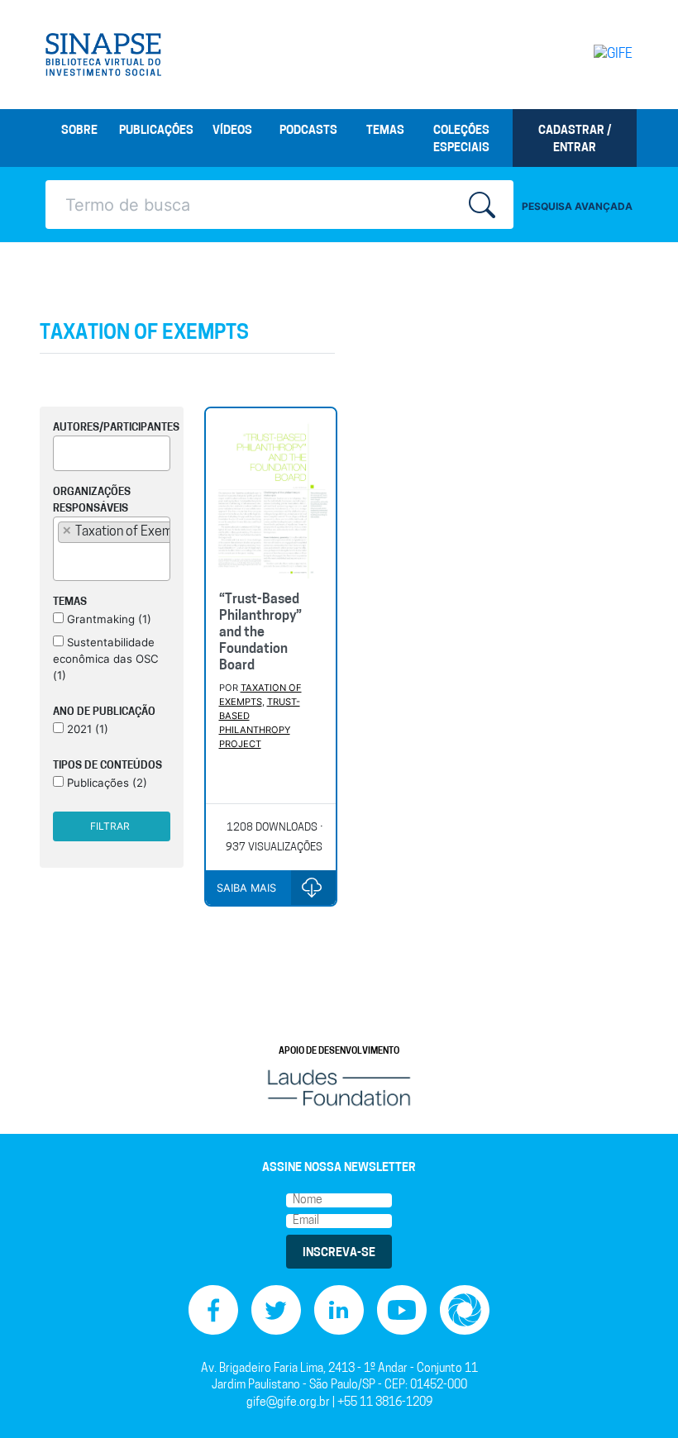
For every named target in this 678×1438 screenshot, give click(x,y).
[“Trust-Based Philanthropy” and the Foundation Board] (271, 493)
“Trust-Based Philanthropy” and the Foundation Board (260, 633)
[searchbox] (63, 450)
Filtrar (110, 826)
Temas (385, 131)
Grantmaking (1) (107, 619)
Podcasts (308, 131)
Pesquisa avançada (577, 206)
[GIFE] (599, 54)
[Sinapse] (103, 54)
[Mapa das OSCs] (464, 1310)
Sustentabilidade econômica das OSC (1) (106, 659)
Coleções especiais (461, 140)
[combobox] (111, 453)
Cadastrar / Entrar (574, 140)
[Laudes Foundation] (339, 1088)
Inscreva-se (339, 1253)
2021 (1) (86, 729)
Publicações (156, 131)
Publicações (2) (105, 782)
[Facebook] (213, 1310)
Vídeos (232, 131)
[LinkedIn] (339, 1310)
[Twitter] (276, 1310)
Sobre (79, 131)
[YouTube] (402, 1310)
